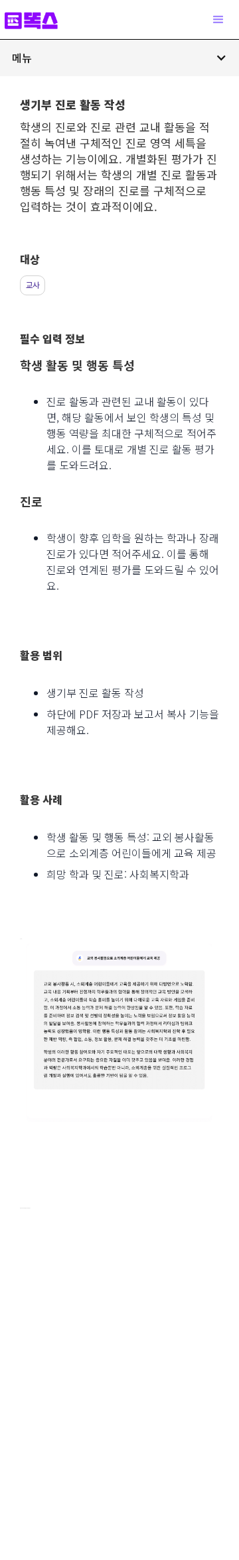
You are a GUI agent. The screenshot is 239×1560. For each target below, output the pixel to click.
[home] (38, 19)
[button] (119, 57)
